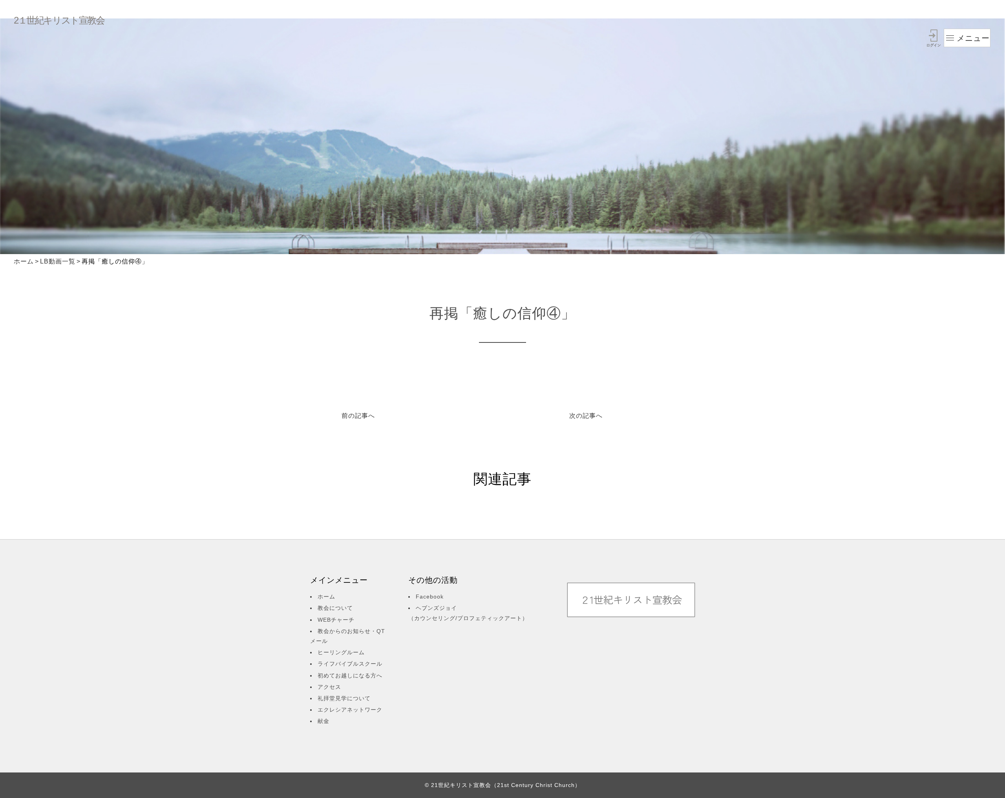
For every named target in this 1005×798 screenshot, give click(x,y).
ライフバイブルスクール (350, 664)
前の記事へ (358, 415)
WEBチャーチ (336, 620)
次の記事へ (586, 415)
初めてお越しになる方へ (350, 675)
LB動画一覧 (57, 261)
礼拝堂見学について (344, 698)
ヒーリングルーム (341, 652)
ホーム (24, 261)
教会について (335, 608)
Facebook (430, 596)
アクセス (329, 687)
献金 (323, 721)
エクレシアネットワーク (350, 709)
